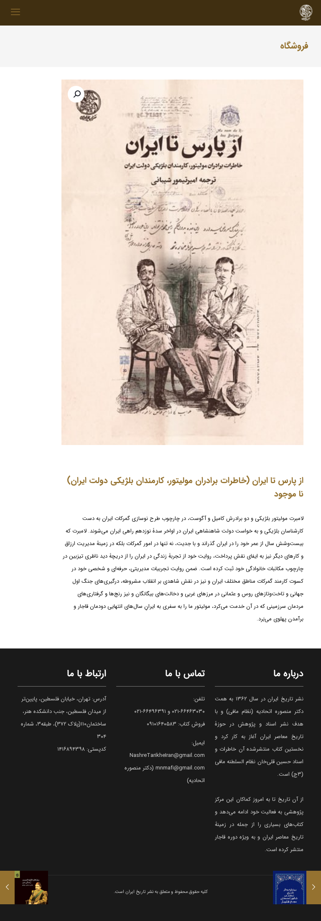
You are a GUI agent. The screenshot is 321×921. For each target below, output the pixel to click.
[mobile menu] (15, 12)
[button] (76, 94)
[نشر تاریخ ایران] (306, 12)
